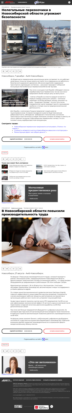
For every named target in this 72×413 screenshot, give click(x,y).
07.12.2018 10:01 (5, 7)
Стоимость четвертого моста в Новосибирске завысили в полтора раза (40, 130)
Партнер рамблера (28, 406)
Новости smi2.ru (7, 203)
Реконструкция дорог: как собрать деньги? (30, 132)
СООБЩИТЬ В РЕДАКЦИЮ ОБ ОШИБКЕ (52, 380)
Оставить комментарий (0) (57, 139)
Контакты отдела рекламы (33, 380)
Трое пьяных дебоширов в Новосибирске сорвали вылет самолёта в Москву (55, 171)
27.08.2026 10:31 (6, 208)
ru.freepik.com (5, 264)
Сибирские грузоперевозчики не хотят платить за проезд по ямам (20, 177)
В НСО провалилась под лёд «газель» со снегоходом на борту (55, 166)
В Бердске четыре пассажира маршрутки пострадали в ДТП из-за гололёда (20, 171)
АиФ (59, 67)
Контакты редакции (18, 380)
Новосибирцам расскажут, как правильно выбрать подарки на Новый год (20, 166)
